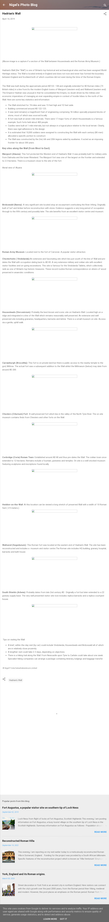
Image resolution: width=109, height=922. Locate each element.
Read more (100, 832)
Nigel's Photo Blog (23, 5)
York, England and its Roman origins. (23, 874)
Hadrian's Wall (15, 680)
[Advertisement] (54, 770)
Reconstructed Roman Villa (18, 840)
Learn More (50, 919)
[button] (105, 14)
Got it (63, 919)
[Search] (105, 5)
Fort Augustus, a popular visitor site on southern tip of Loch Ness (40, 807)
